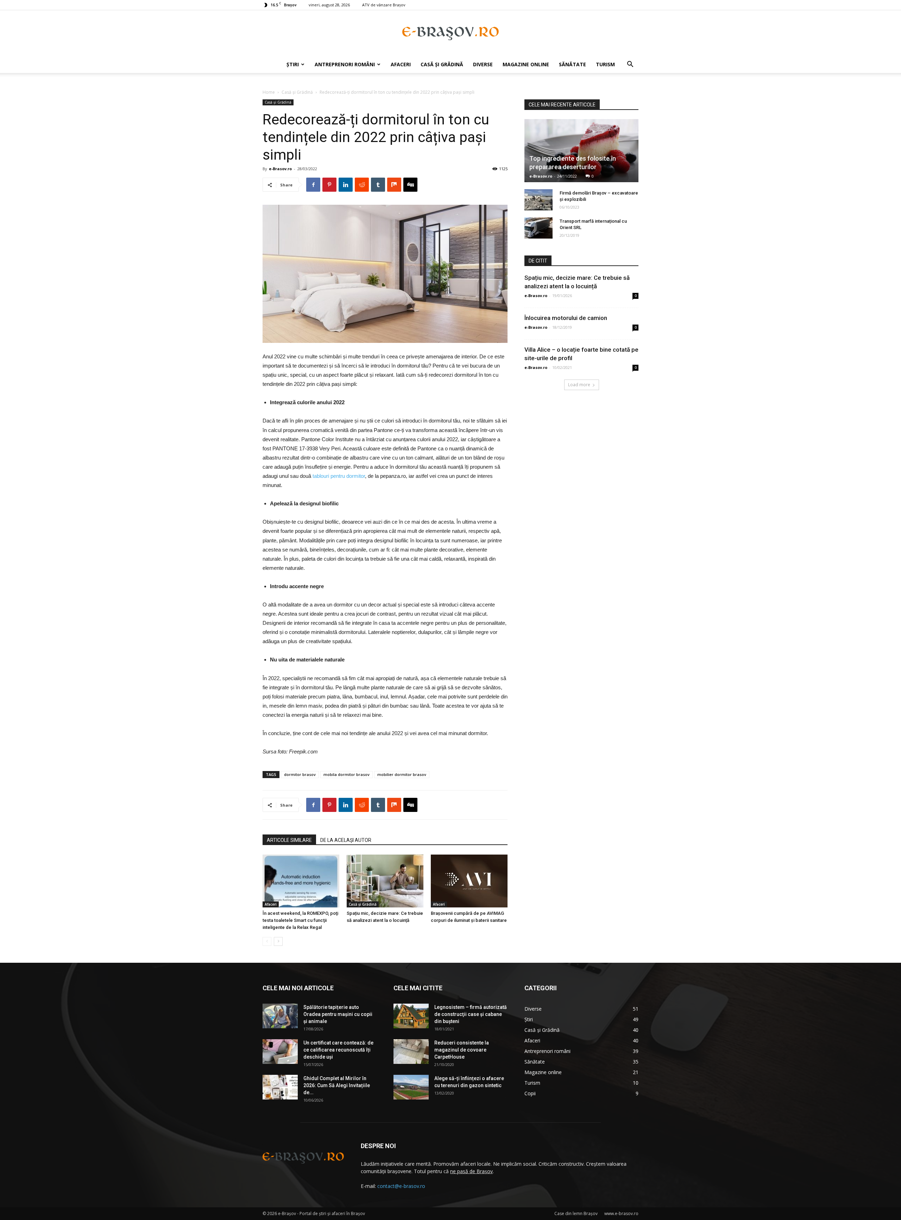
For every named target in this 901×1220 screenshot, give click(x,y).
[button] (630, 65)
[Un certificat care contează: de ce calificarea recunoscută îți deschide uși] (280, 1051)
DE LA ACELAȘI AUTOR (345, 840)
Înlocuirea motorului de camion (565, 317)
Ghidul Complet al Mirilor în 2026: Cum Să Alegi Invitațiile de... (336, 1085)
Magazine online (526, 64)
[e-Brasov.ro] (450, 33)
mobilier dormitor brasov (401, 774)
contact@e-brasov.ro (401, 1186)
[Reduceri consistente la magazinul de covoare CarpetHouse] (411, 1051)
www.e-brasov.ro (621, 1213)
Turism (605, 64)
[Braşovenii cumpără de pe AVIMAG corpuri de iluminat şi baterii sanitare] (469, 881)
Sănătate (572, 64)
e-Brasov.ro (280, 168)
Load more (579, 385)
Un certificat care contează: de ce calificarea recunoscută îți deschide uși (338, 1050)
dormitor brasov (300, 774)
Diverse (483, 64)
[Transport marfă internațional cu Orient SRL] (538, 228)
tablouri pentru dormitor (339, 476)
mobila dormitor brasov (346, 774)
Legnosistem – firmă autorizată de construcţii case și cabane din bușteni (470, 1014)
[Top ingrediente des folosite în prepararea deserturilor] (581, 150)
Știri (292, 64)
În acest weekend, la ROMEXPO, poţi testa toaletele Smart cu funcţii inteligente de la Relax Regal (300, 920)
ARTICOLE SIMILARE (289, 840)
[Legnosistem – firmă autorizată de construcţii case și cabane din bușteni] (411, 1016)
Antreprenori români (345, 64)
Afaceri (401, 64)
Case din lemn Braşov (576, 1213)
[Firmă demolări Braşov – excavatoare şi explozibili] (538, 199)
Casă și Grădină (442, 64)
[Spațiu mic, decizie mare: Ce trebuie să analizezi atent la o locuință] (385, 881)
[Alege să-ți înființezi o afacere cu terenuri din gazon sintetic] (411, 1087)
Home (269, 92)
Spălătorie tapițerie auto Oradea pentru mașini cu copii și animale (337, 1014)
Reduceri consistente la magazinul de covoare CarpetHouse (461, 1050)
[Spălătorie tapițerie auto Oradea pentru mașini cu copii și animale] (280, 1016)
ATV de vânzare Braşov (383, 4)
